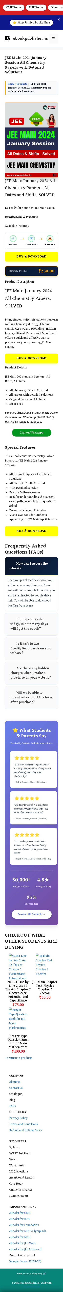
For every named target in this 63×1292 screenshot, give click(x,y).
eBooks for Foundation (24, 1225)
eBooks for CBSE (20, 1213)
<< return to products (18, 1058)
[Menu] (53, 39)
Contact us (16, 1088)
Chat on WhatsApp (31, 432)
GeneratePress (31, 1286)
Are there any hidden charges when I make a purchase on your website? (30, 673)
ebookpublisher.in (31, 38)
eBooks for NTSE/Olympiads (27, 1231)
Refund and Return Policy (25, 1130)
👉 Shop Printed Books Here (31, 22)
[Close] (58, 19)
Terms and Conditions (23, 1124)
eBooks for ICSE (19, 1219)
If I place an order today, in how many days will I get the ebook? (29, 624)
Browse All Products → (31, 914)
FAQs (12, 1106)
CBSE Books (13, 7)
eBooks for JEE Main (22, 1243)
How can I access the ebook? (29, 566)
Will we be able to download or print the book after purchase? (31, 697)
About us (14, 1082)
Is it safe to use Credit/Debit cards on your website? (31, 648)
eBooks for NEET (20, 1237)
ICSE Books (36, 7)
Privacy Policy (18, 1118)
